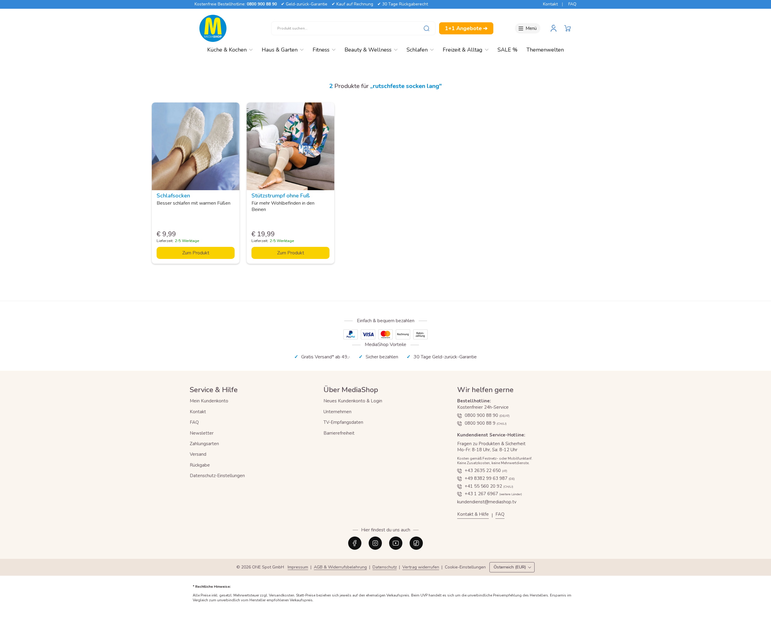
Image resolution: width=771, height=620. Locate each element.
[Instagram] (375, 543)
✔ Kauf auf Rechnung (352, 4)
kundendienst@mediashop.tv (487, 502)
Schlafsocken (173, 195)
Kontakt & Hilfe (473, 514)
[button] (567, 28)
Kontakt (550, 4)
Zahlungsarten (204, 444)
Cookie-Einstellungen (465, 567)
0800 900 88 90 (262, 4)
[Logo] (212, 28)
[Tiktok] (416, 543)
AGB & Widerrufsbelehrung (340, 567)
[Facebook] (354, 543)
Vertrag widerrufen (420, 567)
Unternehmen (337, 412)
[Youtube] (395, 543)
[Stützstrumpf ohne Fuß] (290, 146)
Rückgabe (200, 465)
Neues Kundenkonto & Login (352, 401)
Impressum (298, 567)
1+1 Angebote (466, 28)
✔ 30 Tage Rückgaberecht (402, 4)
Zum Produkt (195, 253)
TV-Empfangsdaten (343, 422)
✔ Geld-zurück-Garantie (304, 4)
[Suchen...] (426, 28)
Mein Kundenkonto (209, 401)
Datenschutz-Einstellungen (217, 476)
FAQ (572, 4)
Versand (198, 454)
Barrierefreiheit (338, 433)
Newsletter (202, 433)
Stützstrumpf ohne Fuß (280, 195)
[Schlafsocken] (195, 146)
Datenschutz (385, 567)
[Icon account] (553, 28)
